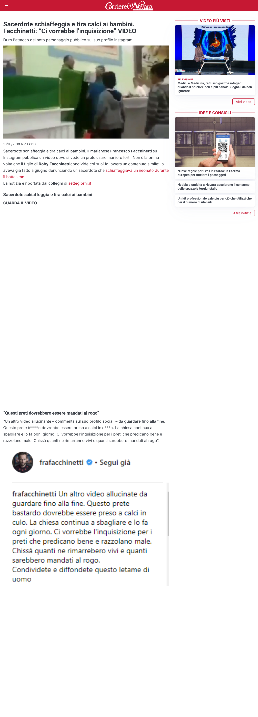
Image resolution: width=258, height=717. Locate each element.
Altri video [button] (243, 102)
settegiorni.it (79, 183)
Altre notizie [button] (242, 213)
